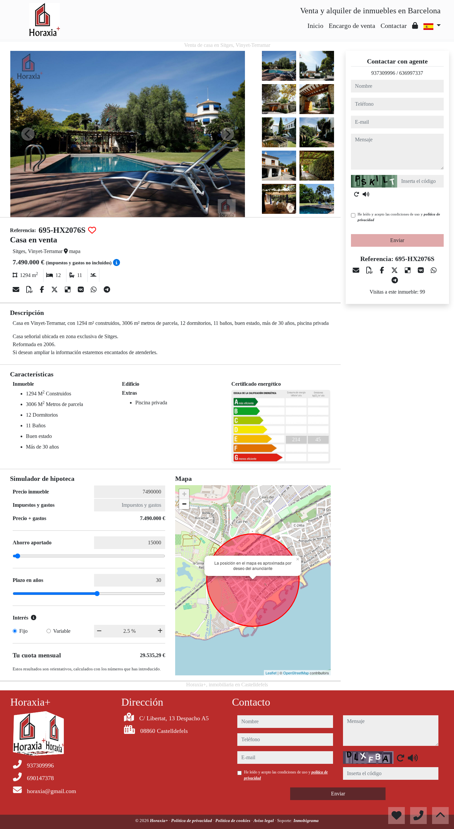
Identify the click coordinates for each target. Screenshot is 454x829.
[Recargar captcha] (357, 194)
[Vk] (81, 289)
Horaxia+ (159, 820)
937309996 (383, 73)
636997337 (411, 73)
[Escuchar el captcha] (366, 194)
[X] (55, 289)
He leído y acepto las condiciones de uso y (399, 217)
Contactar (394, 25)
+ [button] (184, 494)
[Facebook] (43, 289)
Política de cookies (233, 820)
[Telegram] (107, 289)
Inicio (315, 25)
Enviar (397, 240)
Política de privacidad (192, 820)
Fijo (23, 631)
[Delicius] (68, 289)
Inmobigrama (306, 820)
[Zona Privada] (415, 25)
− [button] (184, 504)
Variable (61, 631)
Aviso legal (264, 820)
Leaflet (271, 672)
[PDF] (30, 289)
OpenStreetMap (296, 672)
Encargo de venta (352, 25)
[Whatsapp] (94, 289)
